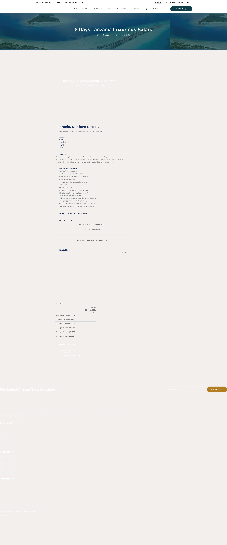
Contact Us (156, 9)
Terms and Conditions (176, 2)
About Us (85, 9)
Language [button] (158, 2)
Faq (166, 2)
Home (76, 9)
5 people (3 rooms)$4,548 (65, 332)
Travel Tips (189, 2)
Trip (108, 9)
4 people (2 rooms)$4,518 (65, 328)
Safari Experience (121, 9)
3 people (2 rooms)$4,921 (65, 323)
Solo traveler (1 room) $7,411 (66, 315)
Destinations (98, 9)
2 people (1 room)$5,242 (65, 319)
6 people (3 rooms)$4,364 (65, 336)
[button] (92, 297)
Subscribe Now (215, 389)
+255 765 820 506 (11, 456)
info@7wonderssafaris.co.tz (14, 462)
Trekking (136, 9)
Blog (145, 9)
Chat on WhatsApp (179, 9)
